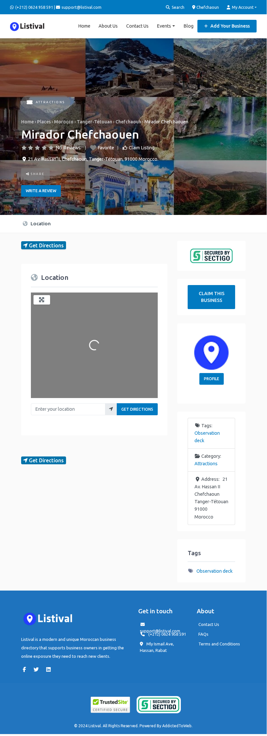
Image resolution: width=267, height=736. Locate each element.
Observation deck (214, 571)
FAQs (203, 634)
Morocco (63, 121)
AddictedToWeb (177, 726)
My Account (242, 7)
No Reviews (68, 147)
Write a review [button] (41, 191)
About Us (108, 26)
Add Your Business (229, 26)
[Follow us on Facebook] (26, 669)
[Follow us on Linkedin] (50, 669)
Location (40, 223)
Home (84, 26)
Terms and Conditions (219, 644)
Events (164, 26)
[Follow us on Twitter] (37, 669)
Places (44, 121)
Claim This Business (211, 297)
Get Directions (137, 409)
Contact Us (137, 26)
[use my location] (111, 409)
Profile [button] (211, 379)
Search (177, 7)
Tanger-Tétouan (94, 121)
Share (37, 174)
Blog (188, 26)
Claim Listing (141, 147)
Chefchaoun (207, 7)
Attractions (50, 102)
